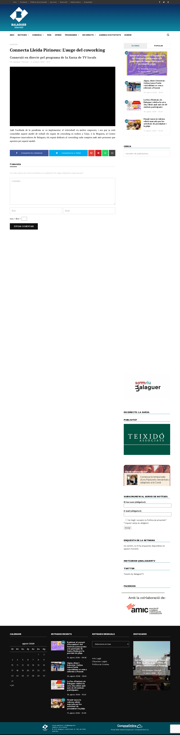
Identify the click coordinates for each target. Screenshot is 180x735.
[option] (151, 665)
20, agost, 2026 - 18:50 (153, 92)
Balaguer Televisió (21, 62)
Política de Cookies (100, 664)
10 (12, 665)
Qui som (53, 2)
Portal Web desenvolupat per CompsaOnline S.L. (130, 730)
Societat (14, 44)
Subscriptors (76, 2)
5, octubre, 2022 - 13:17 (40, 62)
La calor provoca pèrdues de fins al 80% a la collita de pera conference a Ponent (152, 662)
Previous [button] (133, 668)
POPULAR (158, 46)
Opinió (58, 35)
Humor (127, 35)
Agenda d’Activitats (110, 35)
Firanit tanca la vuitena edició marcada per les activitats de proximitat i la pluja (155, 122)
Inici (15, 2)
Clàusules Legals (99, 661)
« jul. (12, 685)
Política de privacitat (39, 2)
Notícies (22, 35)
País (49, 35)
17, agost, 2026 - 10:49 (153, 131)
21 (33, 670)
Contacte (23, 2)
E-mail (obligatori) (132, 511)
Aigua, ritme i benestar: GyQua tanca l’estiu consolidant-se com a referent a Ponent (154, 84)
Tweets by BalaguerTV (134, 574)
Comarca (37, 35)
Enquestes (88, 2)
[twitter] (164, 2)
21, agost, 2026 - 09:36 (147, 71)
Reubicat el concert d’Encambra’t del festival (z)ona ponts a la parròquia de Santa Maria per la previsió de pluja (147, 59)
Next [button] (170, 668)
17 (12, 670)
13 (28, 665)
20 (28, 670)
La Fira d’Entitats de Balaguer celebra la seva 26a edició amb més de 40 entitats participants (155, 103)
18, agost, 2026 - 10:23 (153, 112)
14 (33, 665)
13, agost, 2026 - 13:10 (152, 673)
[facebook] (160, 2)
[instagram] (168, 2)
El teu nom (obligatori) (135, 502)
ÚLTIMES (135, 46)
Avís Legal (96, 658)
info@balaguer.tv (70, 725)
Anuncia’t (63, 2)
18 (17, 670)
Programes (71, 35)
